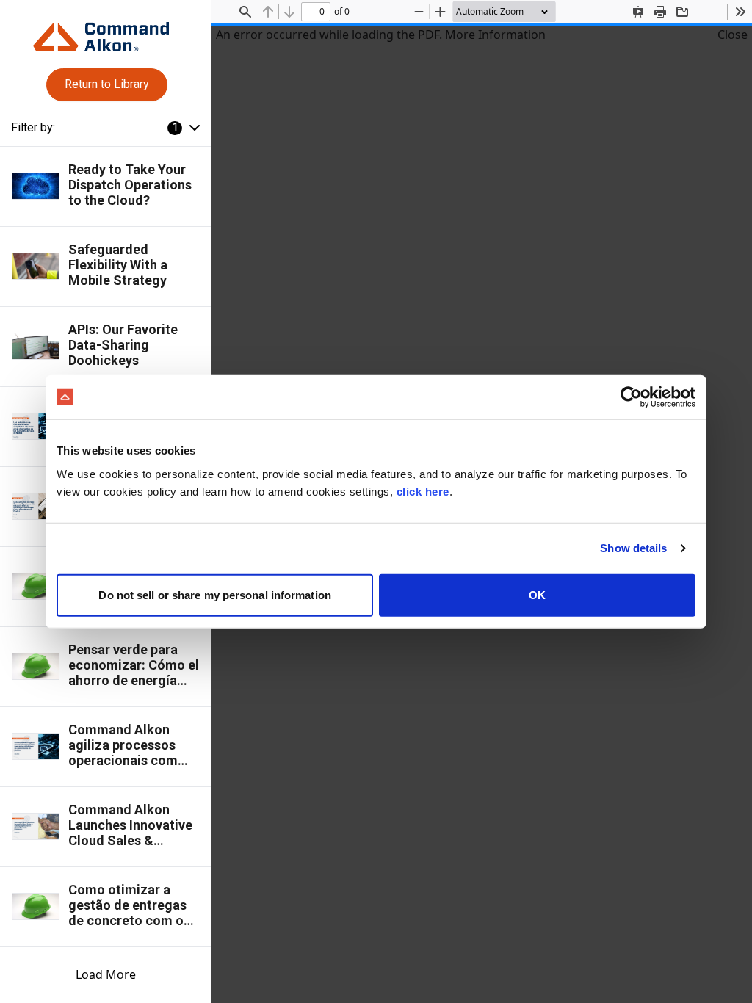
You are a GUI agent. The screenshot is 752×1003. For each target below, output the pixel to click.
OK (537, 594)
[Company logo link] (105, 31)
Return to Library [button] (107, 84)
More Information (495, 34)
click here (423, 491)
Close (732, 34)
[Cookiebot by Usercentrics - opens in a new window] (631, 397)
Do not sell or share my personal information (214, 594)
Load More (106, 974)
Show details (633, 548)
